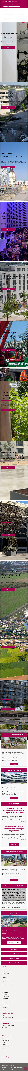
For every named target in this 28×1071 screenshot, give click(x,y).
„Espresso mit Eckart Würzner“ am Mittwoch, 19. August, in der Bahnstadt (14, 810)
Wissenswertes (8, 19)
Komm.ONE (10, 1069)
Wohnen (4, 969)
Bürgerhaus (4, 971)
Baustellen (14, 949)
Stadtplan (12, 4)
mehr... (23, 821)
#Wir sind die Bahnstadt (7, 984)
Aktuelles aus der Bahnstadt (8, 1025)
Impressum (12, 1065)
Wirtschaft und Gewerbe (7, 1017)
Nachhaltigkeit (5, 1046)
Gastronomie (5, 998)
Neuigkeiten (20, 14)
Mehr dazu (14, 764)
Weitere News (14, 844)
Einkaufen (4, 994)
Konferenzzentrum (6, 1005)
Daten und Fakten (6, 1040)
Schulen (4, 981)
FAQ (3, 975)
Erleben (12, 10)
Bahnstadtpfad (14, 963)
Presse (18, 4)
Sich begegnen (5, 979)
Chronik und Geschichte (7, 1038)
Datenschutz (5, 1065)
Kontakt (6, 4)
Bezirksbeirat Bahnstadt (7, 1051)
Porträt (3, 1048)
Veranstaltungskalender (7, 1003)
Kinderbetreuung (5, 973)
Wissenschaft (5, 1015)
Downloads (4, 1042)
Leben (6, 10)
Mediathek (4, 1044)
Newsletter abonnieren (14, 942)
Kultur (3, 1000)
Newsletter (4, 1030)
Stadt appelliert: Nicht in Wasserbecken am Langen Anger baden (14, 828)
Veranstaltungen (14, 954)
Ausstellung (17, 19)
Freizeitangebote (5, 996)
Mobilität (4, 977)
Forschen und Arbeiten (9, 14)
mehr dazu (8, 47)
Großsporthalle (5, 1007)
